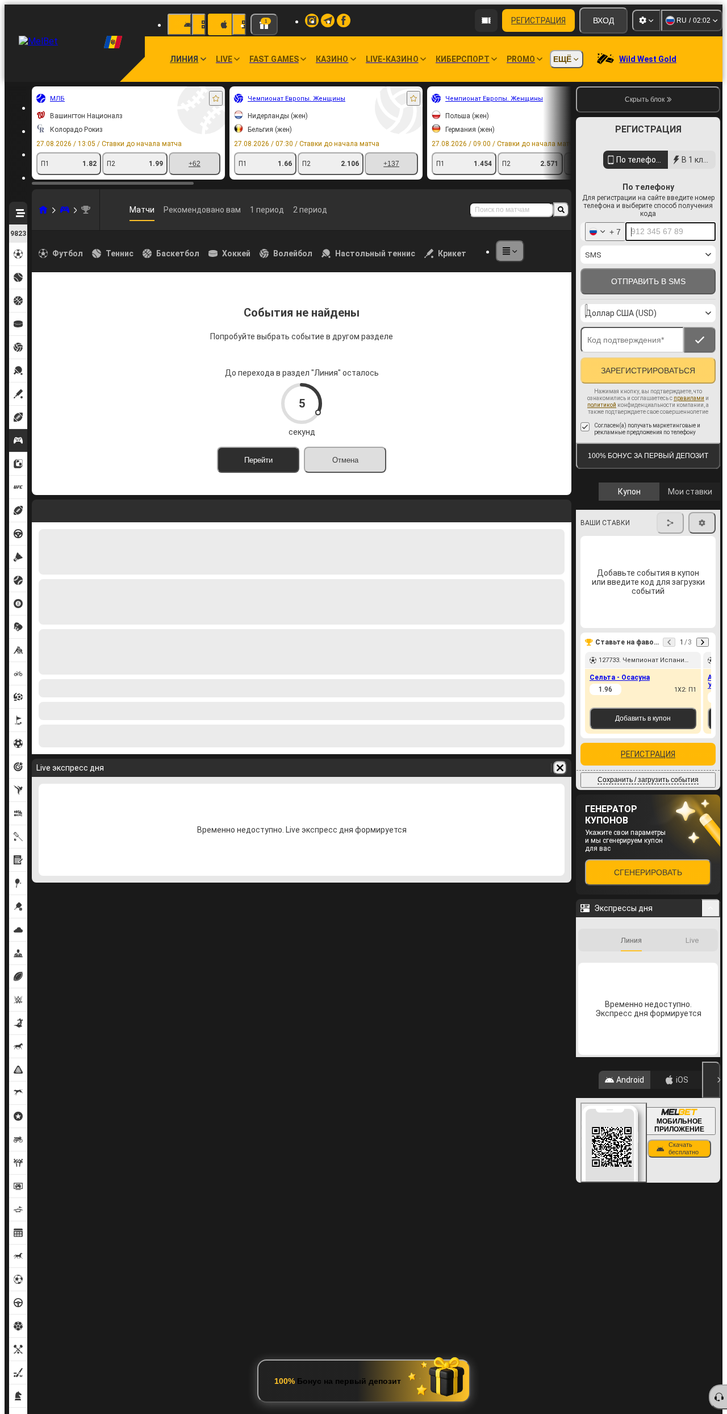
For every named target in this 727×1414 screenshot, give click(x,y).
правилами (689, 422)
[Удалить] (560, 508)
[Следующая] (70, 508)
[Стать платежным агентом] (486, 20)
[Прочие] (510, 251)
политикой (601, 429)
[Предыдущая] (40, 508)
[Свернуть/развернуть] (710, 933)
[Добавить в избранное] (216, 98)
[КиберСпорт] (65, 209)
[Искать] (561, 209)
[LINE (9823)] (43, 209)
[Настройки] (646, 20)
